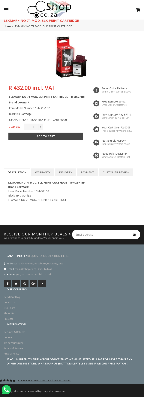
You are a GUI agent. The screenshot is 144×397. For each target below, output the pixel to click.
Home (7, 26)
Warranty (42, 172)
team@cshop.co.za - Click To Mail (33, 269)
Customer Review (116, 172)
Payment (87, 172)
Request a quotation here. (48, 256)
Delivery (65, 172)
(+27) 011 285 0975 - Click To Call (33, 274)
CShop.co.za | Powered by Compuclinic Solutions (39, 391)
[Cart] (137, 9)
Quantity (14, 126)
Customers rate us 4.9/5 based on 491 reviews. (44, 380)
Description (17, 172)
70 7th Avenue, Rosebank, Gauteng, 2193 (40, 263)
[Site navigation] (6, 9)
